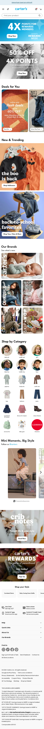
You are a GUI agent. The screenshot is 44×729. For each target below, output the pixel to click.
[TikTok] (8, 649)
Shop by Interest (26, 681)
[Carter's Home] (22, 8)
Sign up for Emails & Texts (10, 655)
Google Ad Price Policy (9, 673)
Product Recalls (28, 678)
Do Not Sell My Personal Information (27, 675)
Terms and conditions (25, 673)
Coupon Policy (16, 678)
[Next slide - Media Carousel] (40, 472)
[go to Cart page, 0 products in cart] (40, 9)
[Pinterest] (16, 649)
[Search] (39, 15)
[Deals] (8, 9)
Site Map (16, 681)
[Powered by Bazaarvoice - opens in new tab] (21, 501)
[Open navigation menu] (3, 9)
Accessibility (6, 678)
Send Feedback (25, 655)
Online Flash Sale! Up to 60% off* (22, 2)
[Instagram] (3, 649)
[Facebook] (12, 649)
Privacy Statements (8, 675)
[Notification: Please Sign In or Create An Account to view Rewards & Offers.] (36, 9)
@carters (13, 444)
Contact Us (35, 655)
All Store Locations (8, 657)
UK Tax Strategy (7, 681)
